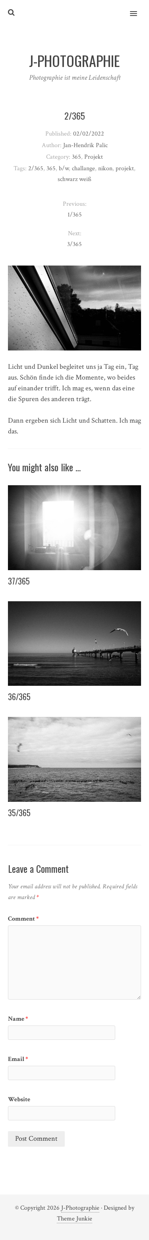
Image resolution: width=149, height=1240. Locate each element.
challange (83, 168)
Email (18, 1059)
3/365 (74, 244)
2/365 (35, 168)
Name (18, 1019)
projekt (125, 168)
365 (76, 157)
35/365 (19, 813)
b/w (64, 168)
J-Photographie (80, 1208)
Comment (23, 919)
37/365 (19, 581)
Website (19, 1099)
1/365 (75, 215)
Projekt (93, 157)
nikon (105, 168)
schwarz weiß (74, 179)
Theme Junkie (74, 1218)
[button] (138, 8)
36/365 (19, 697)
